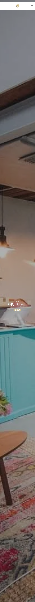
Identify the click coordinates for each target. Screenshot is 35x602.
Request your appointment (17, 310)
